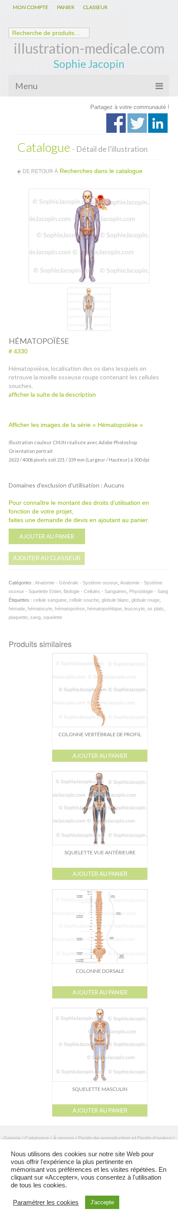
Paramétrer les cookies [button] (46, 1202)
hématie (17, 608)
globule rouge (145, 600)
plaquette (18, 617)
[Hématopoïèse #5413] (89, 308)
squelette (52, 617)
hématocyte (40, 608)
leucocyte (134, 608)
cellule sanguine (50, 600)
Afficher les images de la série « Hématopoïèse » (76, 424)
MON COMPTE (30, 7)
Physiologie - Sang (148, 591)
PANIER (65, 7)
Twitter (137, 123)
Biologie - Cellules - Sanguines (95, 591)
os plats (155, 608)
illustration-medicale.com (89, 48)
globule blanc (115, 600)
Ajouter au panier (46, 536)
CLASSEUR (95, 7)
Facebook (116, 123)
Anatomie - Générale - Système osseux (76, 582)
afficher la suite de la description (52, 394)
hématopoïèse (70, 608)
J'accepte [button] (102, 1202)
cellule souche (84, 600)
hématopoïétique (104, 608)
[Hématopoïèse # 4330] (89, 235)
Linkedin (158, 123)
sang (35, 617)
